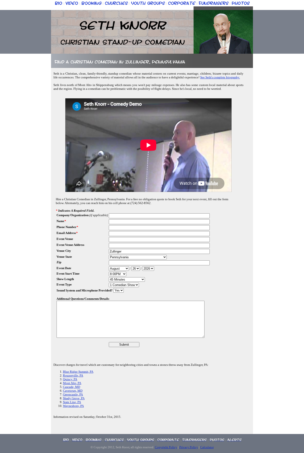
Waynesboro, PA (73, 406)
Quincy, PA (70, 379)
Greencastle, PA (73, 394)
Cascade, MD (71, 387)
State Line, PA (72, 402)
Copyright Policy (166, 447)
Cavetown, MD (72, 390)
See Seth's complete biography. (220, 77)
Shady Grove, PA (74, 398)
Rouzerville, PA (73, 375)
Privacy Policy (188, 447)
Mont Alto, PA (72, 383)
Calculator (207, 447)
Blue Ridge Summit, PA (78, 371)
